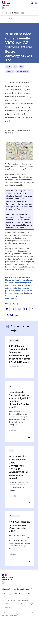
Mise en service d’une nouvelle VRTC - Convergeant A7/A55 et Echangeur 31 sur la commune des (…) (18, 467)
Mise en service (22, 71)
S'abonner (14, 315)
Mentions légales (23, 600)
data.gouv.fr (23, 594)
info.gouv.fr (6, 589)
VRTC (8, 67)
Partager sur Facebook (7, 309)
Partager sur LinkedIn (19, 309)
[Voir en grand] (19, 151)
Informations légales (27, 604)
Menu (36, 2)
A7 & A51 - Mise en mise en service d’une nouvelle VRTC (19, 526)
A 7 (15, 67)
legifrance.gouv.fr (8, 594)
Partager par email (25, 309)
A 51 (21, 67)
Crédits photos (7, 607)
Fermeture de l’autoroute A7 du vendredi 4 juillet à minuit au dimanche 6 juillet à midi (19, 399)
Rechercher (31, 2)
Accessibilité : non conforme (11, 604)
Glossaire (13, 600)
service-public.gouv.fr (22, 589)
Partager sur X (13, 309)
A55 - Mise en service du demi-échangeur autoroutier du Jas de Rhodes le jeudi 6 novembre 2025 (19, 354)
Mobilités (9, 71)
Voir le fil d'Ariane (7, 18)
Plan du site (5, 600)
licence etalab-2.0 (10, 615)
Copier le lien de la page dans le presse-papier (31, 309)
